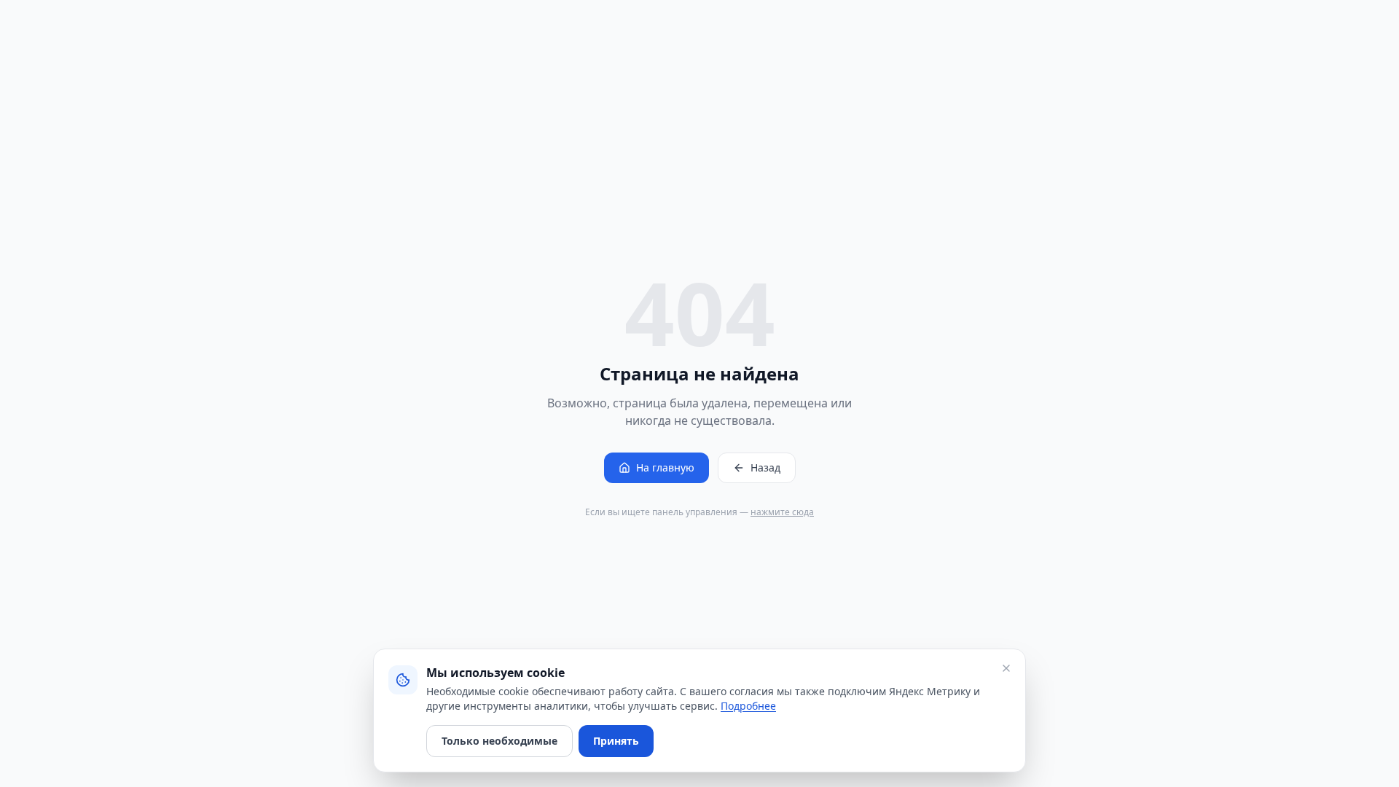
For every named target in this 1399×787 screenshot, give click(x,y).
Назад (765, 467)
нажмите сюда (782, 512)
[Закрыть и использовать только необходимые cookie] (1006, 668)
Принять (616, 741)
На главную (665, 467)
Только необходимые (499, 741)
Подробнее (748, 706)
